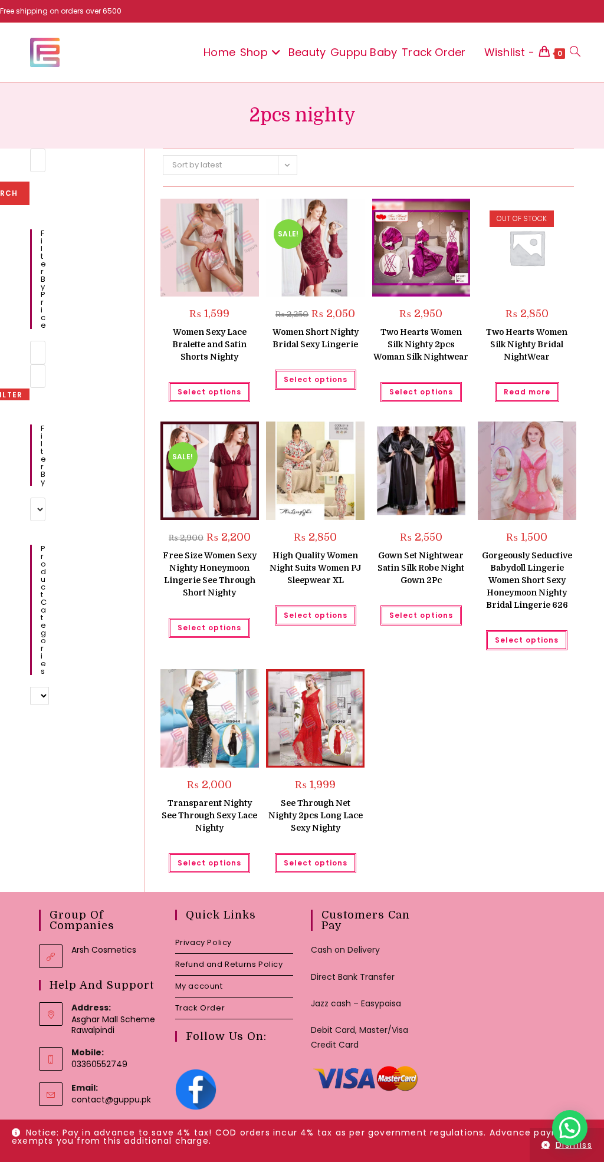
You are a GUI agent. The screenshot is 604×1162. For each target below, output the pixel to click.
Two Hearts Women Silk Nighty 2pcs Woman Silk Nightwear (420, 344)
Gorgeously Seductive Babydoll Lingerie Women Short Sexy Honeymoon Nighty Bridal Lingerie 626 (527, 580)
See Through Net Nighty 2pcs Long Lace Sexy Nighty (315, 815)
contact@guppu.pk (111, 1099)
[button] (220, 212)
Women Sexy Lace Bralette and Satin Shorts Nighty (209, 344)
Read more (527, 392)
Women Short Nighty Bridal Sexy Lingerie (316, 338)
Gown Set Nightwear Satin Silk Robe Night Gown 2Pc (421, 568)
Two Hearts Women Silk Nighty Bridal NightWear (526, 344)
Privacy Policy (203, 942)
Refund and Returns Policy (229, 964)
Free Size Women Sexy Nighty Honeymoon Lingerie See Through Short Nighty (210, 574)
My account (199, 986)
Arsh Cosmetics (103, 950)
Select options (209, 392)
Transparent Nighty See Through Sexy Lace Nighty (209, 815)
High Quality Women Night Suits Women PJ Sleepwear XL (316, 568)
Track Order (200, 1007)
